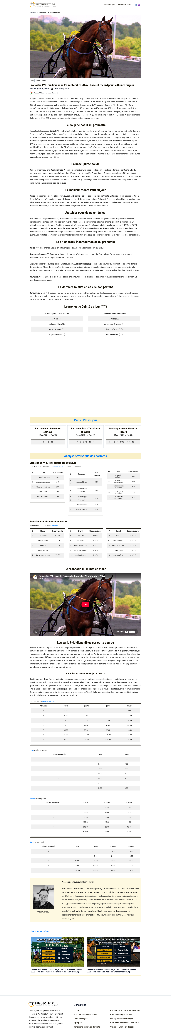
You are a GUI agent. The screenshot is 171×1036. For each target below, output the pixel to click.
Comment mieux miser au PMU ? (124, 1023)
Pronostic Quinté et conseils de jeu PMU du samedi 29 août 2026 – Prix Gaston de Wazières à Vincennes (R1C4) (111, 970)
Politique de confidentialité (85, 1014)
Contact (77, 1010)
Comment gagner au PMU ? (122, 1014)
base (32, 80)
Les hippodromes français (121, 1018)
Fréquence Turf (34, 12)
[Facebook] (136, 5)
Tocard (44, 80)
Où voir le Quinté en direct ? (122, 1027)
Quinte (38, 80)
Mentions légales (81, 1018)
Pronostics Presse (124, 5)
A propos (78, 1023)
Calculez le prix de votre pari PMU (125, 1010)
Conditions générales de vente (87, 1027)
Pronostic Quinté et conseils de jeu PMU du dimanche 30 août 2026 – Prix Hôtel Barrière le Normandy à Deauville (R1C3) (56, 970)
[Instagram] (139, 5)
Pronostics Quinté (110, 5)
